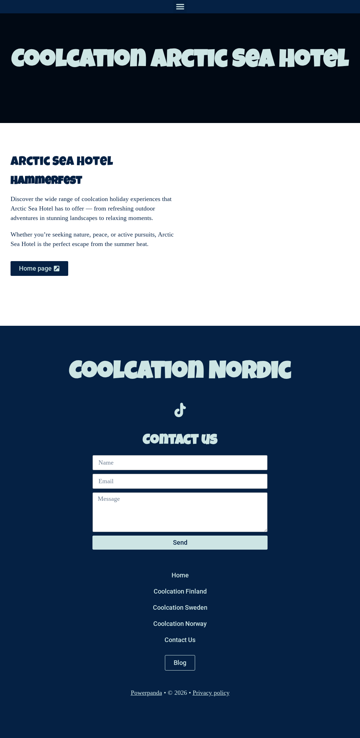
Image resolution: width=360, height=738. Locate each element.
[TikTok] (180, 410)
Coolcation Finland (180, 591)
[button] (180, 6)
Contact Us (180, 639)
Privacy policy (211, 692)
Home (180, 575)
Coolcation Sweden (180, 607)
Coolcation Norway (180, 623)
